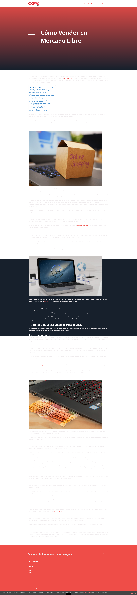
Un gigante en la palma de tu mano (38, 92)
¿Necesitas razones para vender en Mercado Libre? (42, 95)
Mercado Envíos (58, 511)
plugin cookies (133, 593)
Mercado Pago (40, 365)
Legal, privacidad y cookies (34, 570)
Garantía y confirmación (37, 109)
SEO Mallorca (31, 568)
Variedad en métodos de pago (38, 98)
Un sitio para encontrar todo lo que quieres (41, 90)
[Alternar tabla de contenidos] (52, 87)
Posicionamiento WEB (84, 3)
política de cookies (87, 592)
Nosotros (74, 3)
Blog (92, 3)
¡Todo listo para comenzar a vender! (38, 110)
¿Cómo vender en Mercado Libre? (38, 101)
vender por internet (69, 78)
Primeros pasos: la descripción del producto (41, 103)
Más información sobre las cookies (36, 574)
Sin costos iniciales (36, 97)
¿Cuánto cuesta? (35, 104)
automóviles (86, 225)
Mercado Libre (47, 301)
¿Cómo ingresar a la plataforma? (38, 94)
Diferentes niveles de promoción (39, 106)
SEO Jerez (30, 566)
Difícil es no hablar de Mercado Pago (39, 100)
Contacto (98, 3)
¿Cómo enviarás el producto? (38, 107)
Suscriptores (105, 3)
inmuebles (79, 225)
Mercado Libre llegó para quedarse (38, 89)
